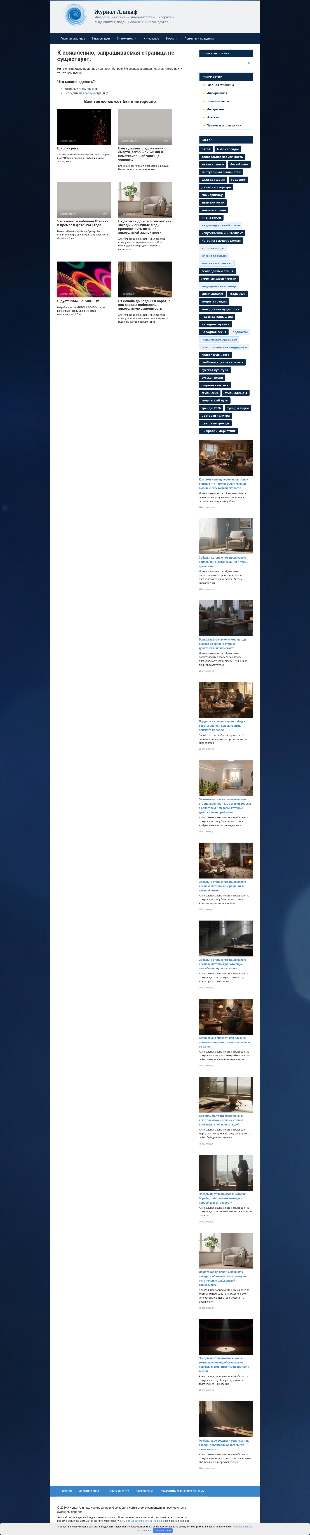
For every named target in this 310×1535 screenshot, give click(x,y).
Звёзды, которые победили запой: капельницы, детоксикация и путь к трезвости (223, 562)
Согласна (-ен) (163, 1530)
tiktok (206, 149)
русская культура (214, 370)
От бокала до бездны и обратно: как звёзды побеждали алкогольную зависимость (144, 305)
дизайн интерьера (216, 187)
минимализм (212, 294)
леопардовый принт (217, 271)
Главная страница (73, 38)
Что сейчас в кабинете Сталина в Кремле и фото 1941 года (82, 223)
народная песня (213, 332)
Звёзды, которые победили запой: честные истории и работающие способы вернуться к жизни (222, 964)
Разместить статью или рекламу (182, 1491)
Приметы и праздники (200, 38)
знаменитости (212, 202)
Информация (101, 38)
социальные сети (215, 385)
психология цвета (215, 355)
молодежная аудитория (220, 309)
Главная (66, 1491)
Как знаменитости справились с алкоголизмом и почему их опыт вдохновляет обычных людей (221, 1120)
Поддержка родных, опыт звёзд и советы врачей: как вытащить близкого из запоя (222, 726)
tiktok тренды (228, 149)
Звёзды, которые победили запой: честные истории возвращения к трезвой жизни (222, 886)
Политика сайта (118, 1491)
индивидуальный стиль (220, 225)
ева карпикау (212, 195)
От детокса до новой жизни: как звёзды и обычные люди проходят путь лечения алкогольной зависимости (144, 227)
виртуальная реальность (221, 172)
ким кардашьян (214, 256)
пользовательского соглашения (145, 1520)
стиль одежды (235, 393)
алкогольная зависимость (222, 157)
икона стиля (211, 218)
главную (89, 93)
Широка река (68, 148)
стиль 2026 (209, 393)
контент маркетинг (216, 263)
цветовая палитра (215, 416)
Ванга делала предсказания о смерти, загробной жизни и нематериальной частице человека (142, 154)
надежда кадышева (217, 317)
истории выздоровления (221, 240)
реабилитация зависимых (222, 362)
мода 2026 (237, 294)
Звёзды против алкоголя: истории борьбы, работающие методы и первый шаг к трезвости (222, 1198)
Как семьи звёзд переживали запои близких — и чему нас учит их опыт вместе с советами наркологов (223, 484)
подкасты (240, 332)
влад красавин (213, 180)
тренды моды (238, 408)
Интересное (151, 38)
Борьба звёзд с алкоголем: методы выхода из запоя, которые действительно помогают (223, 644)
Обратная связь (89, 1491)
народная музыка (215, 324)
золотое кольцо (213, 210)
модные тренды (214, 301)
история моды (212, 248)
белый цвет (239, 164)
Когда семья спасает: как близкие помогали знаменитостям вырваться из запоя (224, 1042)
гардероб (238, 180)
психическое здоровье (219, 339)
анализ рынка (212, 164)
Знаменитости (126, 38)
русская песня (212, 378)
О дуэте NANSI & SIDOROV (78, 301)
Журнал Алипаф (116, 11)
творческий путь (214, 400)
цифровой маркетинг (218, 431)
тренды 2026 (211, 408)
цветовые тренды (215, 423)
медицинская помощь (219, 286)
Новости (171, 38)
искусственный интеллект (222, 233)
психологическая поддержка (224, 347)
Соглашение (144, 1491)
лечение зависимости (218, 279)
